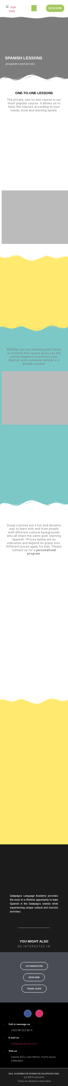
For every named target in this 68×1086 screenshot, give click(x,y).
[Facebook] (28, 1013)
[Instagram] (39, 1013)
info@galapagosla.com (24, 1043)
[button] (34, 8)
